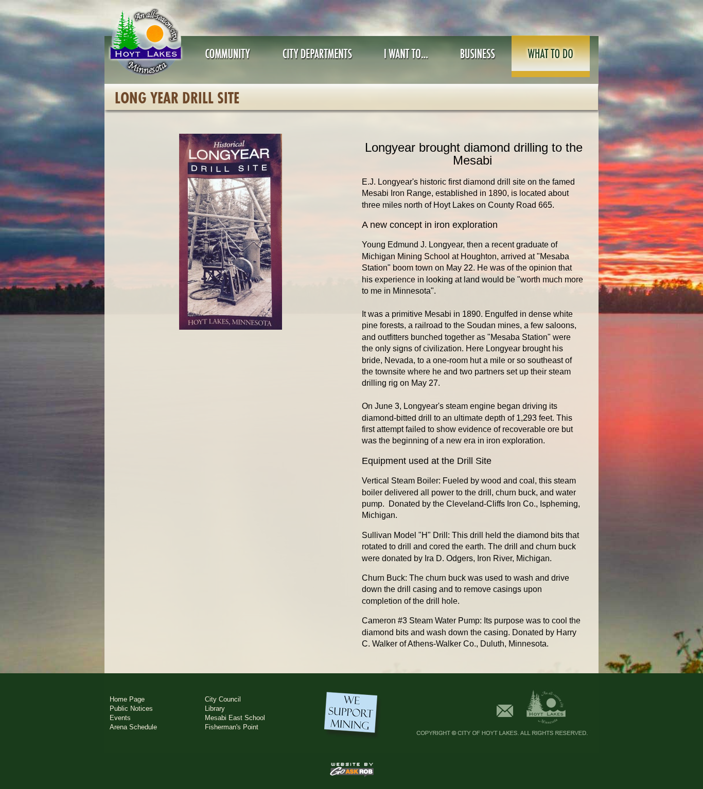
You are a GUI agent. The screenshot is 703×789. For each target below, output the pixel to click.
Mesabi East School (235, 718)
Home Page (127, 699)
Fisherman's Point (231, 727)
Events (120, 718)
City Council (223, 699)
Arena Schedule (133, 727)
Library (215, 708)
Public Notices (131, 708)
